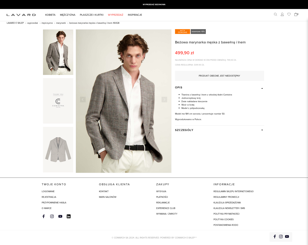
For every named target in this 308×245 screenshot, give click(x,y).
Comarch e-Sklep (185, 237)
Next (164, 99)
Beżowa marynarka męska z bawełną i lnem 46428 (94, 23)
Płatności (162, 197)
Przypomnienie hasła (54, 202)
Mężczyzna (67, 15)
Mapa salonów (107, 197)
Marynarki (61, 23)
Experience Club (165, 208)
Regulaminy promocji (226, 197)
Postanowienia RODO (226, 225)
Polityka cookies (224, 219)
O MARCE (46, 208)
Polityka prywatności (226, 214)
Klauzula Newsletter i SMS (229, 208)
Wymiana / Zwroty (166, 214)
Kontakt (104, 191)
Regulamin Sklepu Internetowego (234, 191)
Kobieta (50, 15)
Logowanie (48, 191)
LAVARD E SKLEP (15, 23)
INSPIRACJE (135, 15)
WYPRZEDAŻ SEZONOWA (154, 4)
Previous (83, 99)
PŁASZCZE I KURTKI (91, 15)
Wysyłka (161, 191)
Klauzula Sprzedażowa (227, 202)
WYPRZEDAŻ (115, 15)
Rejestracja (49, 197)
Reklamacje (163, 202)
